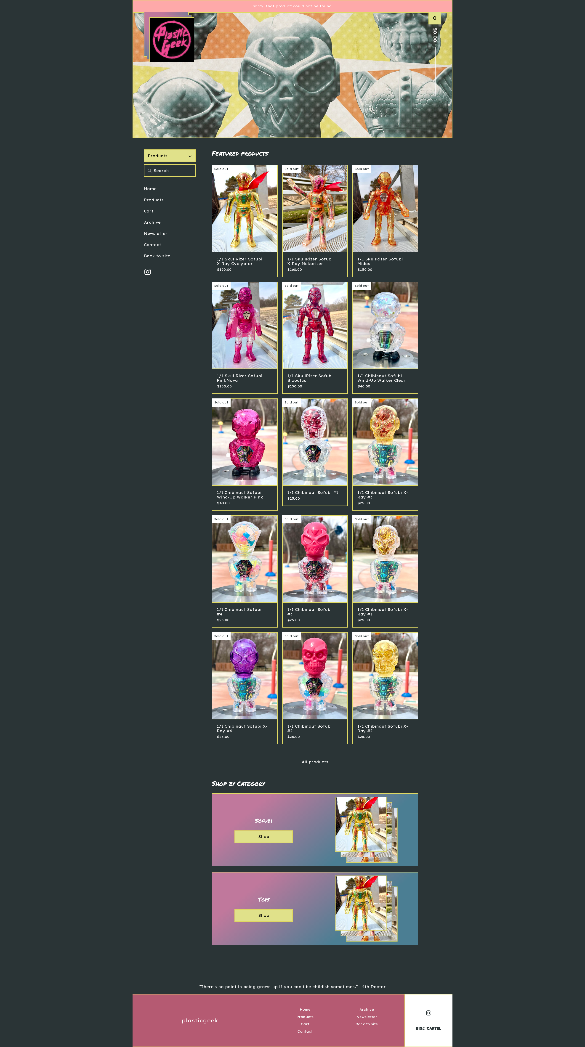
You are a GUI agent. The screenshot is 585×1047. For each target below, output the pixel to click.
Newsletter (156, 233)
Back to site (157, 256)
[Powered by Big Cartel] (428, 1026)
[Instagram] (147, 272)
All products (315, 762)
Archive (152, 222)
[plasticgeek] (171, 39)
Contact (152, 244)
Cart (148, 211)
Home (150, 188)
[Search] (149, 170)
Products (158, 156)
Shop (263, 836)
